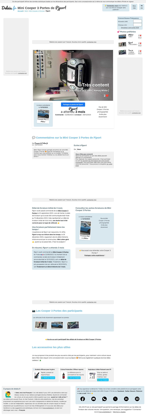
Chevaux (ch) (122, 25)
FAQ (134, 8)
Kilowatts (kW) (123, 21)
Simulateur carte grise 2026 (130, 27)
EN (142, 8)
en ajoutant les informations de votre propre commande (92, 161)
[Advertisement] (16, 44)
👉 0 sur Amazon (103, 380)
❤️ (106, 95)
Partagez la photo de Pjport (73, 104)
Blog (134, 6)
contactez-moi (22, 73)
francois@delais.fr (48, 408)
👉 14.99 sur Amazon (48, 378)
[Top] (142, 413)
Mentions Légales (119, 412)
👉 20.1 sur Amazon (74, 378)
